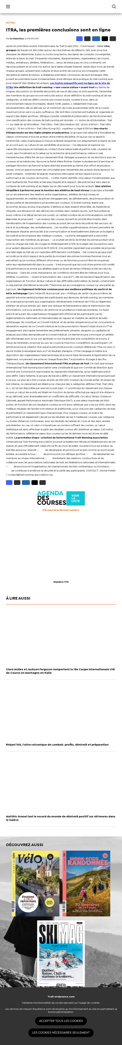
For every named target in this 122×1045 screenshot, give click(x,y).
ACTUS (10, 23)
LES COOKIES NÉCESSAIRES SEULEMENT (61, 1032)
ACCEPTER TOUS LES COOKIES (61, 1021)
